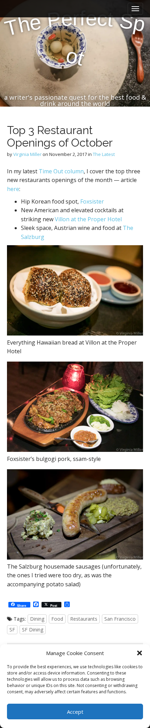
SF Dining (32, 629)
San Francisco (120, 618)
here (13, 189)
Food (57, 618)
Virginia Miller (27, 154)
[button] (139, 653)
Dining (37, 618)
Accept (75, 711)
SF (12, 629)
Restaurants (83, 618)
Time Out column (61, 171)
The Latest (104, 154)
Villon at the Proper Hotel (88, 219)
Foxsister (92, 201)
